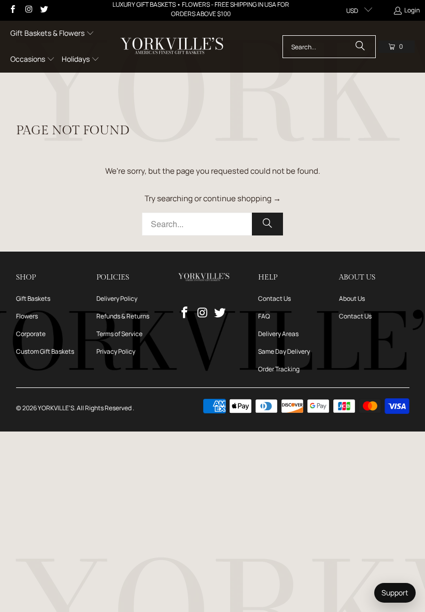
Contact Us (274, 298)
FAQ (264, 316)
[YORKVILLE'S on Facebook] (12, 10)
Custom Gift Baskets (45, 351)
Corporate (31, 333)
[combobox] (329, 46)
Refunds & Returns (122, 316)
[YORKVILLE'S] (172, 47)
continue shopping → (242, 198)
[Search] (360, 46)
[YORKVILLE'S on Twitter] (43, 10)
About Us (352, 298)
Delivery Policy (116, 298)
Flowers (27, 316)
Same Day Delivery (284, 351)
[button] (52, 34)
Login (412, 10)
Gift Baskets (33, 298)
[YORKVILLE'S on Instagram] (27, 10)
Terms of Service (119, 333)
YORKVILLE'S (56, 408)
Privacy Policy (115, 351)
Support (394, 592)
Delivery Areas (278, 333)
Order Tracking (279, 369)
